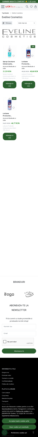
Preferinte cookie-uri (19, 433)
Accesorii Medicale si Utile (9, 67)
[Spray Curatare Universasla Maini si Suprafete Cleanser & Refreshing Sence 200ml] (9, 52)
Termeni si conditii (7, 378)
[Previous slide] (5, 294)
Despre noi (5, 372)
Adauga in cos (9, 84)
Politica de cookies (22, 411)
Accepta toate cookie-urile (19, 421)
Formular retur (6, 375)
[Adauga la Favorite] (13, 56)
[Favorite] (31, 6)
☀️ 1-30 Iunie (19, 1)
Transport (5, 401)
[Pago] (9, 298)
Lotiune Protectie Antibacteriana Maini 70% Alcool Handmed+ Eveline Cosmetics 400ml (28, 62)
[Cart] (35, 6)
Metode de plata (7, 398)
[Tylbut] (29, 298)
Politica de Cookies (8, 384)
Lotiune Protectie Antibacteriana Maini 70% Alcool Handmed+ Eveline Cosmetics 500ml (9, 114)
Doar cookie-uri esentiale (19, 427)
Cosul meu (5, 395)
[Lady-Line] (15, 6)
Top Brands (5, 13)
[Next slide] (32, 294)
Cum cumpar (6, 393)
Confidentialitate (7, 381)
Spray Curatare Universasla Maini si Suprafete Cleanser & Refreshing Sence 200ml (9, 62)
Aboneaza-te (19, 351)
